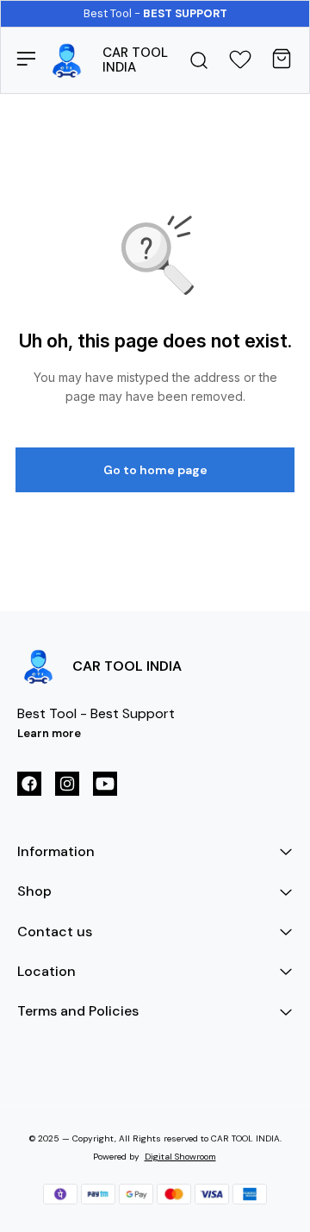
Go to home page (155, 470)
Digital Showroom (180, 1156)
